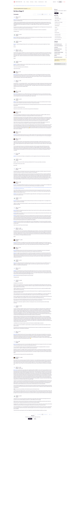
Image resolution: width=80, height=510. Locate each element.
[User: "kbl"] (14, 154)
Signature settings (57, 20)
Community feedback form (58, 37)
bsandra (17, 80)
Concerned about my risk (60, 44)
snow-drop (17, 280)
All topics (56, 27)
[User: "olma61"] (14, 112)
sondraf (17, 168)
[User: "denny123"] (14, 35)
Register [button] (35, 418)
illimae (16, 91)
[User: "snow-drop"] (14, 281)
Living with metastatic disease (60, 52)
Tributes (60, 55)
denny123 (17, 34)
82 (39, 14)
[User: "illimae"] (14, 91)
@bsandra (15, 64)
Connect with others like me (60, 45)
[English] (18, 1)
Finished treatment (60, 50)
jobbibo (17, 71)
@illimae (15, 101)
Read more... (58, 60)
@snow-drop (15, 334)
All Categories (56, 42)
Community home (57, 25)
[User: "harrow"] (14, 17)
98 (49, 14)
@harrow (15, 37)
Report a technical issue (58, 39)
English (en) (54, 1)
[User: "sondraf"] (14, 169)
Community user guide (57, 34)
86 (45, 14)
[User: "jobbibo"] (14, 72)
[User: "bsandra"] (14, 50)
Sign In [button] (30, 418)
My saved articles (57, 32)
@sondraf (15, 184)
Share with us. (29, 8)
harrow (17, 16)
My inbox (56, 30)
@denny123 (15, 19)
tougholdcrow (17, 239)
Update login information (58, 18)
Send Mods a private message (58, 22)
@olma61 (15, 134)
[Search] (57, 2)
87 (46, 14)
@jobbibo (15, 156)
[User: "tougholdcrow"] (14, 240)
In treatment (60, 47)
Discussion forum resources (60, 57)
